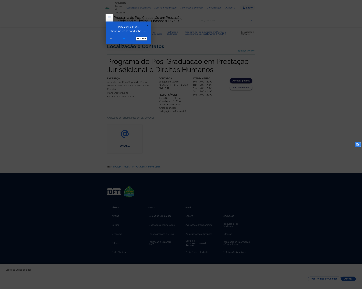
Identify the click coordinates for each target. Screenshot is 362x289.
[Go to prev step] (111, 38)
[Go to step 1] (124, 38)
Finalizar (141, 38)
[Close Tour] (147, 25)
